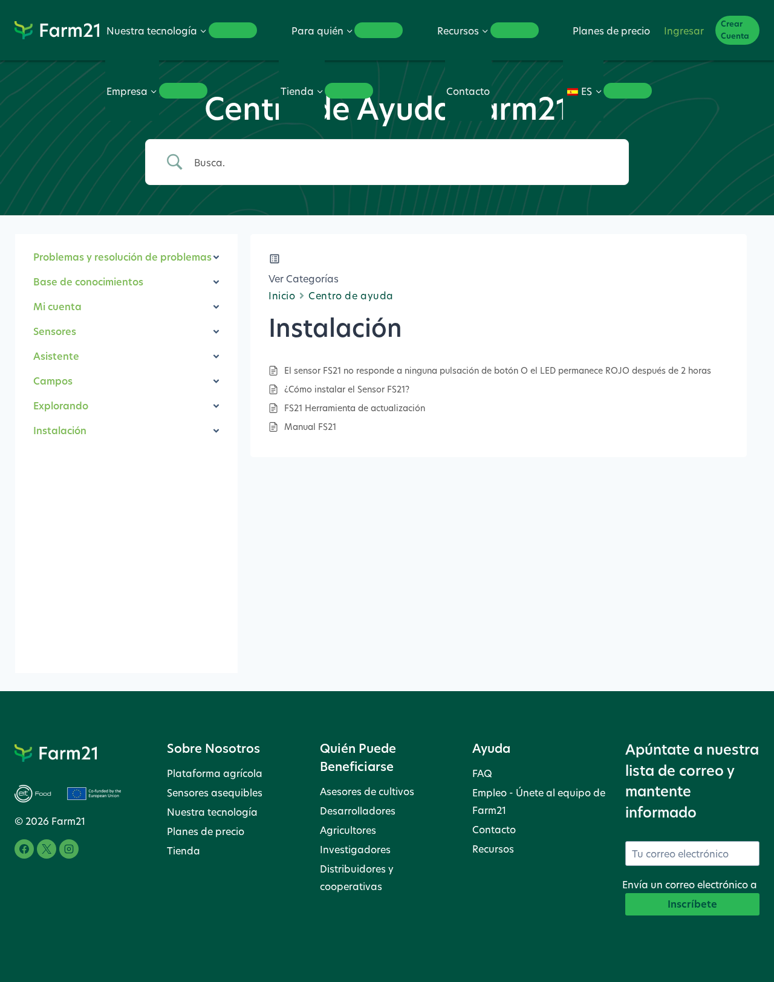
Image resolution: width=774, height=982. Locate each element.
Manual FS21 (310, 426)
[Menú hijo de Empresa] (183, 91)
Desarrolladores (357, 810)
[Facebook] (24, 849)
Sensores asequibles (214, 792)
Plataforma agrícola (214, 773)
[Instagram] (69, 849)
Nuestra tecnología (212, 811)
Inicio (281, 295)
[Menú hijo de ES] (627, 91)
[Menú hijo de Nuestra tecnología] (233, 30)
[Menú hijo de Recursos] (514, 30)
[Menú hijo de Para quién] (378, 30)
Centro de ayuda (350, 295)
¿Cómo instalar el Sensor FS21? (346, 389)
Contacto (468, 91)
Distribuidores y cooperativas (357, 877)
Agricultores (348, 830)
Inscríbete (692, 904)
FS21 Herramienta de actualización (354, 408)
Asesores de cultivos (367, 791)
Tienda (183, 850)
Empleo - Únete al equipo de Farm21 (538, 801)
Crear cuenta (735, 30)
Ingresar (684, 30)
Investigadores (355, 849)
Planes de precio (611, 30)
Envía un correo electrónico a (689, 884)
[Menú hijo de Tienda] (349, 91)
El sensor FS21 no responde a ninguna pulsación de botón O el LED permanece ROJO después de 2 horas (497, 370)
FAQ (482, 773)
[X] (46, 849)
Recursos (493, 848)
